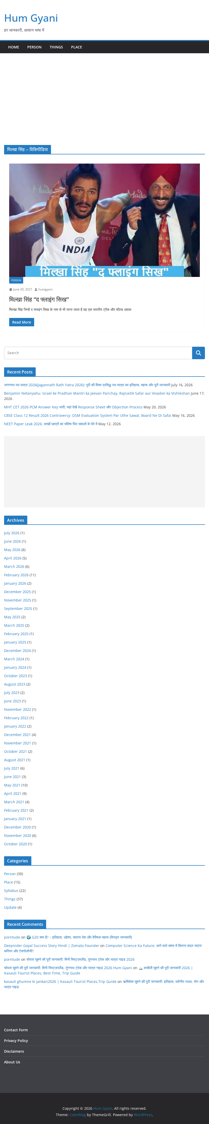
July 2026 (11, 532)
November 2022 (17, 709)
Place (76, 47)
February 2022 (16, 717)
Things (56, 47)
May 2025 (12, 616)
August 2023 (14, 684)
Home (13, 47)
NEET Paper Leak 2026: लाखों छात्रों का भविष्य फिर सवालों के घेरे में (50, 423)
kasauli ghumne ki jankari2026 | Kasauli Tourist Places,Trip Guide (60, 981)
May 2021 (12, 785)
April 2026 (12, 558)
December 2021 (17, 734)
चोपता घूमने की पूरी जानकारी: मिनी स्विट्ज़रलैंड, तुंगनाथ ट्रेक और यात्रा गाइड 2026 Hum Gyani (68, 967)
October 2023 (15, 675)
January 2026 (15, 583)
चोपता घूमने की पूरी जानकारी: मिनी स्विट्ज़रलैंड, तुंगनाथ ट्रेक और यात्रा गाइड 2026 (81, 959)
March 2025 (14, 625)
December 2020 (17, 827)
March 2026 (14, 566)
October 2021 (15, 751)
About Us (12, 1062)
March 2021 (14, 801)
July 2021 (11, 768)
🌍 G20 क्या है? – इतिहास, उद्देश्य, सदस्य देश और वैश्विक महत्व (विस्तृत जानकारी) (79, 937)
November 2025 (17, 600)
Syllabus (11, 890)
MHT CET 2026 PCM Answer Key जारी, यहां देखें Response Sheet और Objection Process (73, 407)
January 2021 (15, 818)
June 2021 (12, 776)
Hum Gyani (31, 18)
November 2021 (17, 743)
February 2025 (16, 633)
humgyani (45, 289)
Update (10, 907)
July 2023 (11, 692)
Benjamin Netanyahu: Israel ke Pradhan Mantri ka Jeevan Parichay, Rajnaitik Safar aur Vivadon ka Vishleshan (97, 393)
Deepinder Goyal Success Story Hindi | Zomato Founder (51, 945)
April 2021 (12, 793)
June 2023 (12, 701)
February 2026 (16, 574)
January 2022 (15, 726)
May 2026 (12, 549)
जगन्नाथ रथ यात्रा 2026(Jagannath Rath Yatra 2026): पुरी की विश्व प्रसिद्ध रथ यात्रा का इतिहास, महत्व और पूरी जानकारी (87, 384)
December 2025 (17, 591)
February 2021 (16, 810)
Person (34, 47)
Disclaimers (14, 1051)
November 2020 (17, 835)
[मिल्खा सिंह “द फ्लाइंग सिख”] (104, 220)
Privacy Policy (16, 1040)
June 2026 (12, 541)
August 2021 (14, 759)
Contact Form (16, 1029)
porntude (12, 937)
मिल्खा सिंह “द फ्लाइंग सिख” (39, 299)
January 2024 (15, 667)
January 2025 (15, 642)
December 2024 (17, 650)
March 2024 (14, 659)
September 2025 (18, 608)
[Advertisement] (104, 91)
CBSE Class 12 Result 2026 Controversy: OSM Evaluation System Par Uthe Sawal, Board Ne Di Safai (87, 415)
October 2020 (15, 843)
